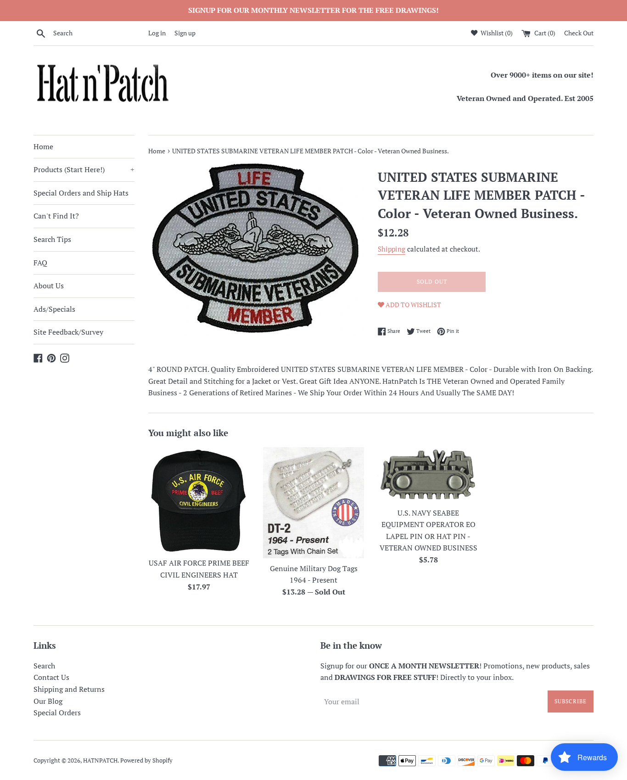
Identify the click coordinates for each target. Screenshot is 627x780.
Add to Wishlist (412, 304)
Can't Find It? (56, 216)
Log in (157, 32)
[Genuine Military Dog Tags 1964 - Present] (313, 502)
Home (43, 146)
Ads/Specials (54, 309)
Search (44, 666)
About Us (49, 286)
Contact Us (51, 677)
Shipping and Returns (69, 689)
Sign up (185, 32)
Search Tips (52, 239)
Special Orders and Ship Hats (81, 193)
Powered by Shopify (146, 760)
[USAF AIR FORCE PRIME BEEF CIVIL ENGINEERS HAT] (198, 500)
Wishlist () (496, 32)
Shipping (391, 248)
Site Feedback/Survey (68, 332)
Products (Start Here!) (84, 169)
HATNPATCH (100, 760)
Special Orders (57, 712)
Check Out (578, 32)
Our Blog (48, 701)
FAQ (40, 263)
